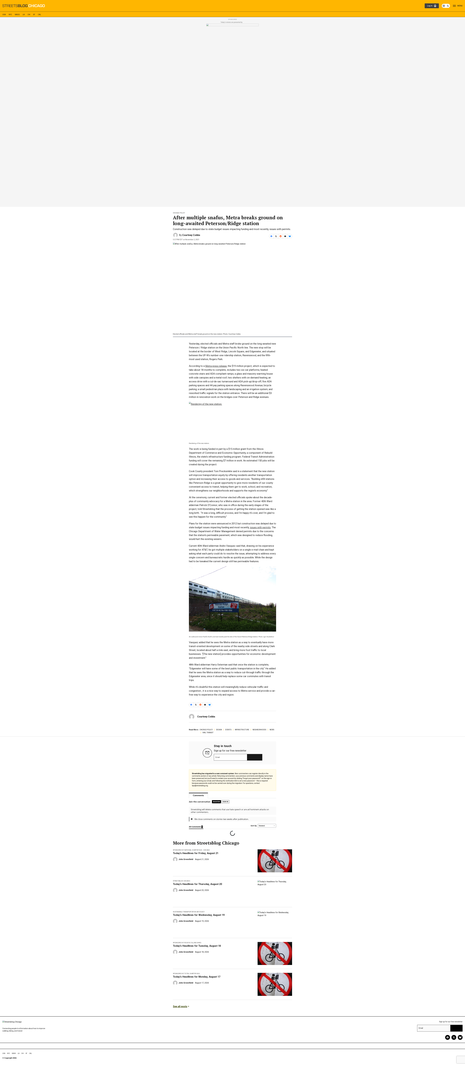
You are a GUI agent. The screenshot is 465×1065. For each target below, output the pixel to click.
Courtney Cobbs (191, 235)
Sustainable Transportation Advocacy (189, 918)
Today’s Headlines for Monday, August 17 (196, 983)
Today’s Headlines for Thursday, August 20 (197, 890)
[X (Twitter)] (453, 1043)
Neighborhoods (259, 730)
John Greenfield (185, 865)
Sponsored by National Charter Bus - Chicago (191, 856)
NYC (10, 15)
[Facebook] (447, 1043)
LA (24, 15)
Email (217, 757)
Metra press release (216, 366)
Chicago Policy (179, 213)
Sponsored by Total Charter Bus (186, 980)
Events (228, 730)
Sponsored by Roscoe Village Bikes (187, 949)
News (272, 730)
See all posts (180, 1012)
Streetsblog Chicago (181, 887)
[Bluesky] (460, 1043)
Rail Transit (208, 733)
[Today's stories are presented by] (232, 114)
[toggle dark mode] (446, 6)
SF (34, 15)
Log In (429, 6)
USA (4, 15)
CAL (39, 15)
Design (219, 730)
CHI (29, 15)
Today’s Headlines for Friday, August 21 (195, 859)
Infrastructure (242, 730)
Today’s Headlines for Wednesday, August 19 (199, 921)
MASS (17, 15)
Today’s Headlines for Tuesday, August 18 (197, 952)
